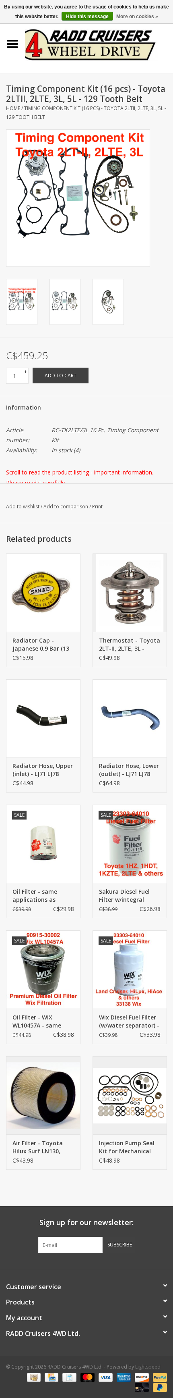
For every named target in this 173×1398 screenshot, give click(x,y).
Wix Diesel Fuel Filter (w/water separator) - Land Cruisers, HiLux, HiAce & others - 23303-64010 (129, 1021)
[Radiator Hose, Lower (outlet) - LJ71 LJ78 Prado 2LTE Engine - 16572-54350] (130, 718)
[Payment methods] (33, 1376)
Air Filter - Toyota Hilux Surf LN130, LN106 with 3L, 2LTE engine (40, 1147)
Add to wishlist (22, 506)
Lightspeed (148, 1366)
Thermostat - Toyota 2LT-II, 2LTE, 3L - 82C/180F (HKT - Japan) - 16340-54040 (129, 645)
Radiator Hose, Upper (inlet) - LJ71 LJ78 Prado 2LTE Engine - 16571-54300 (42, 770)
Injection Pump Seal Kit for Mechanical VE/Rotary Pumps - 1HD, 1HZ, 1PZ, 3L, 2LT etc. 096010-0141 (129, 1147)
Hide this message (87, 16)
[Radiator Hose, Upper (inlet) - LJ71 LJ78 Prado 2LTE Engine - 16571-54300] (43, 718)
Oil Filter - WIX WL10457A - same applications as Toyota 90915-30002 (41, 1021)
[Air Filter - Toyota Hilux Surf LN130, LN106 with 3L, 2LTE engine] (43, 1095)
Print (97, 506)
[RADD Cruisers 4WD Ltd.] (99, 43)
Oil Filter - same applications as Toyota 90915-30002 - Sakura (43, 896)
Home (13, 108)
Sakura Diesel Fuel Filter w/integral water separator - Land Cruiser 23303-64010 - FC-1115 (126, 896)
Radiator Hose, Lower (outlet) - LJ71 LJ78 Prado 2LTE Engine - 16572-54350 (129, 770)
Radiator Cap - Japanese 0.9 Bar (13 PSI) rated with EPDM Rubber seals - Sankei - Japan (42, 645)
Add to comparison (66, 506)
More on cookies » (137, 16)
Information (23, 407)
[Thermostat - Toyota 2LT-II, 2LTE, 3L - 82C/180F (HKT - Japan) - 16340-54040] (130, 592)
